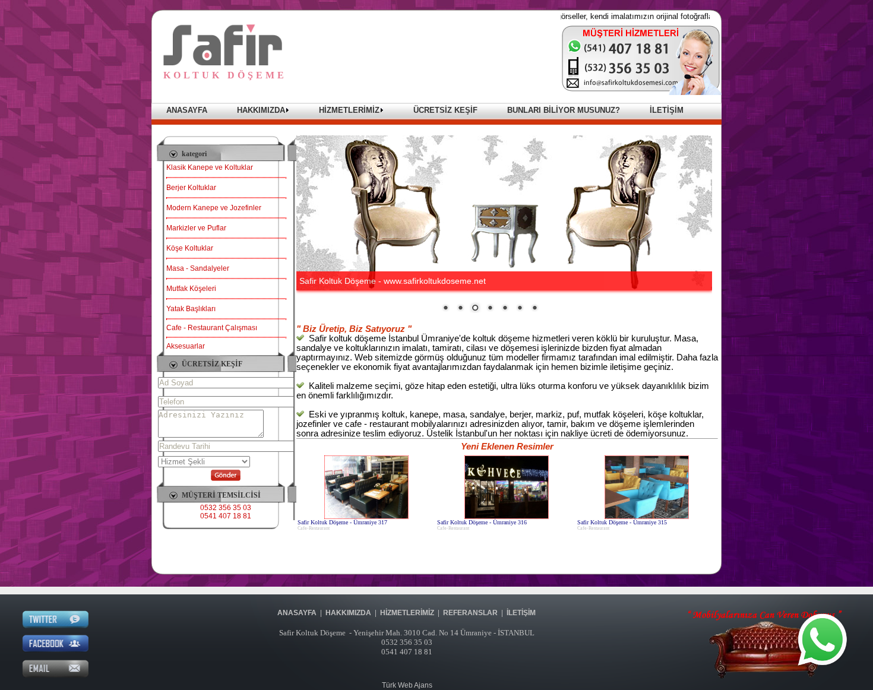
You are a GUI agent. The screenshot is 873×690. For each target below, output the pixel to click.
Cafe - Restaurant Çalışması (211, 328)
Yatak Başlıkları (191, 309)
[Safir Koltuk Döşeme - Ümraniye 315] (647, 516)
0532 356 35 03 (225, 508)
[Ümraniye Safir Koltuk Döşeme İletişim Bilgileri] (641, 92)
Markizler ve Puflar (196, 228)
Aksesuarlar (185, 346)
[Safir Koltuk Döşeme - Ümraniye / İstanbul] (222, 63)
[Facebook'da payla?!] (55, 650)
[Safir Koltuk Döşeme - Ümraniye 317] (366, 516)
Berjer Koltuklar (191, 187)
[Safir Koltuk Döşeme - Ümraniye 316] (506, 516)
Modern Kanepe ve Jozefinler (213, 208)
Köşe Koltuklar (189, 248)
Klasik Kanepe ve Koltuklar (209, 167)
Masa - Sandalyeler (197, 268)
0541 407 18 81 (225, 516)
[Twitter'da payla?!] (55, 626)
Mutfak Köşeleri (191, 288)
